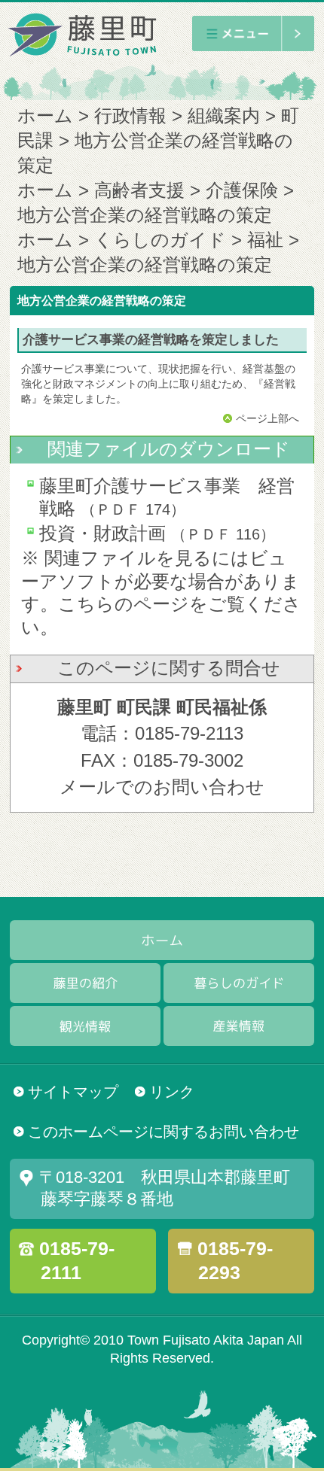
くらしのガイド (160, 240)
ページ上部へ (267, 418)
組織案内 (224, 116)
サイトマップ (73, 1091)
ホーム (45, 116)
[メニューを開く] (252, 33)
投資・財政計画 (102, 533)
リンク (171, 1091)
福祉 (265, 240)
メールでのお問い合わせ (162, 787)
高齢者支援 (139, 190)
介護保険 (242, 190)
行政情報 (130, 116)
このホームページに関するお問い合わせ (163, 1131)
